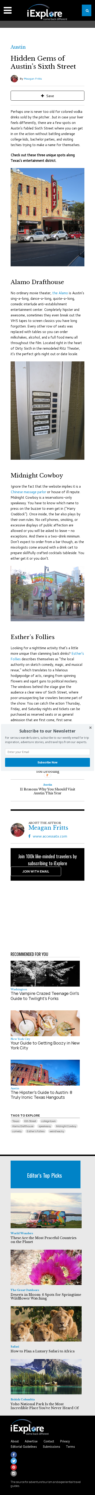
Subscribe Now (48, 762)
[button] (47, 731)
